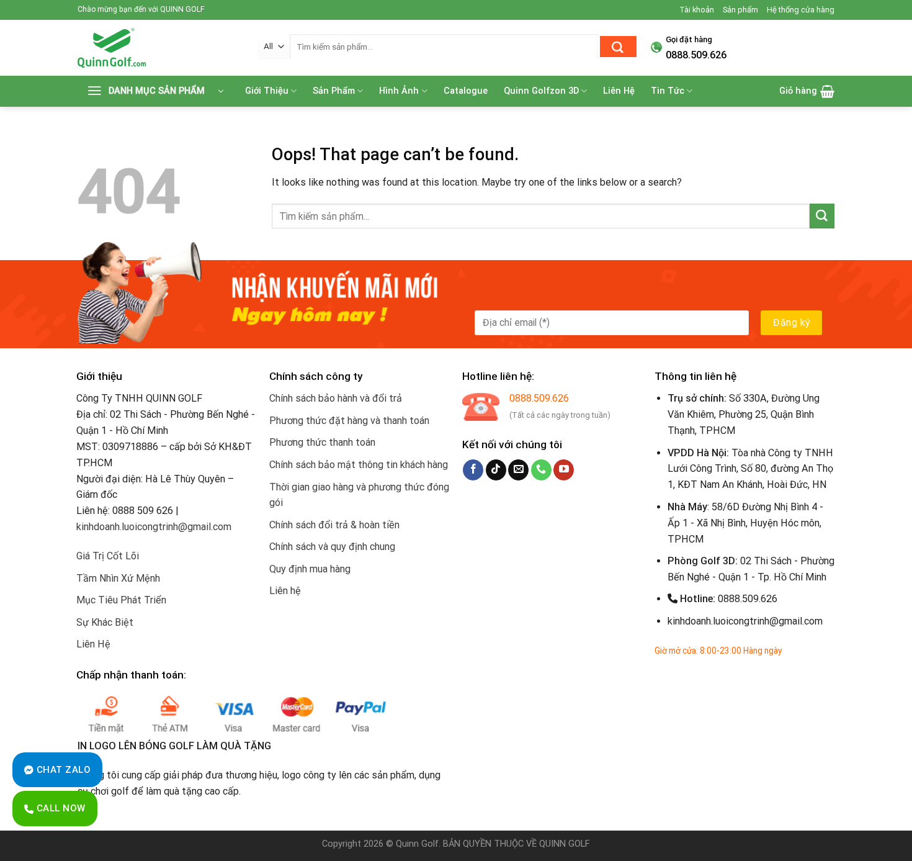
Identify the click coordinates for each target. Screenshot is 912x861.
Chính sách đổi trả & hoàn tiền (334, 525)
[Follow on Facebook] (473, 469)
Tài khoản (696, 9)
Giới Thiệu (266, 91)
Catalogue (466, 91)
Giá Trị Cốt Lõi (107, 556)
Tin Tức (667, 91)
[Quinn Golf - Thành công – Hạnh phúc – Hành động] (158, 48)
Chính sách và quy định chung (332, 546)
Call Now (59, 808)
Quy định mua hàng (310, 569)
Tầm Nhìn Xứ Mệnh (118, 578)
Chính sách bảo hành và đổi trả (335, 398)
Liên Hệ (619, 91)
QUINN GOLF (563, 844)
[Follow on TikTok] (496, 469)
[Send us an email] (518, 469)
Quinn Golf (417, 844)
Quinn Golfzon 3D (541, 91)
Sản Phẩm (334, 91)
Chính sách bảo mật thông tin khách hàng (358, 465)
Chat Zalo (62, 769)
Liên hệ (285, 591)
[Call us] (541, 469)
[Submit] (618, 46)
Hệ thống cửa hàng (800, 9)
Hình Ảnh (399, 91)
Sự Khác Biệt (104, 622)
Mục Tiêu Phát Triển (121, 600)
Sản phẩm (740, 9)
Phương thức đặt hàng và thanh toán (349, 420)
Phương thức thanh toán (322, 442)
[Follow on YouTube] (563, 469)
